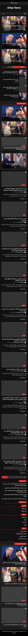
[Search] (3, 13)
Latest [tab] (22, 67)
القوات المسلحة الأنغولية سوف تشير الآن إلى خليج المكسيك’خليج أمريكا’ (22, 88)
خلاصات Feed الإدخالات (21, 533)
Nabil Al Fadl (21, 402)
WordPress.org (22, 538)
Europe (23, 335)
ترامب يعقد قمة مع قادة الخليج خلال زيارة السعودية (22, 80)
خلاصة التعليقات (22, 536)
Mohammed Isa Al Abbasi (19, 342)
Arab (24, 23)
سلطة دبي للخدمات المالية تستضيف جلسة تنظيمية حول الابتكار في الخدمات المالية (14, 451)
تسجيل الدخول (23, 531)
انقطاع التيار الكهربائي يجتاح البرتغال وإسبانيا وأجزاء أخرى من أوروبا (14, 329)
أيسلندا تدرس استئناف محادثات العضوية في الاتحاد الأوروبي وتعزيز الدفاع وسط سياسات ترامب (14, 388)
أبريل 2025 (24, 511)
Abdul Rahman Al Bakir (19, 434)
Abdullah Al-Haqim (20, 252)
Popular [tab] (9, 67)
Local (24, 457)
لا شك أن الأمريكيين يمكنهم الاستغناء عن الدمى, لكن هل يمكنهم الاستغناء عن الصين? (22, 73)
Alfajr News (14, 7)
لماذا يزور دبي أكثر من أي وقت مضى (14, 359)
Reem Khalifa (20, 29)
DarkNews (20, 631)
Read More (22, 198)
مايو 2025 (24, 508)
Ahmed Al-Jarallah (20, 371)
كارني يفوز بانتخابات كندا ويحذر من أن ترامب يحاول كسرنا (14, 299)
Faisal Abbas (21, 192)
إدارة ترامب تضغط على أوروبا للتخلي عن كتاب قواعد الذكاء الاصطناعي (14, 421)
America (23, 41)
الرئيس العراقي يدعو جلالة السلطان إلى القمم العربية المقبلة (22, 96)
